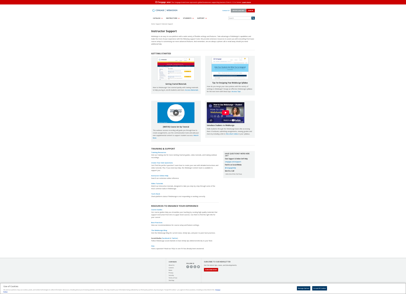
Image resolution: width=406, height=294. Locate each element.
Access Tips (236, 91)
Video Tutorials (157, 183)
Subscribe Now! (211, 270)
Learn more (246, 2)
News (170, 270)
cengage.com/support (233, 162)
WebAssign (167, 10)
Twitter (174, 238)
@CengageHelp (230, 168)
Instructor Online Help (159, 176)
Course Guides (156, 210)
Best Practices (156, 222)
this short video (232, 134)
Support (200, 18)
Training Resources (158, 152)
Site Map (171, 280)
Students (187, 18)
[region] (203, 288)
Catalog (156, 18)
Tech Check (155, 194)
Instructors (171, 18)
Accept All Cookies (319, 288)
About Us (171, 265)
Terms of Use (173, 278)
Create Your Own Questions (162, 163)
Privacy (171, 273)
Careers (171, 268)
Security (171, 275)
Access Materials (191, 90)
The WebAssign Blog (159, 230)
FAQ (152, 246)
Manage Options (303, 288)
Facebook (166, 238)
